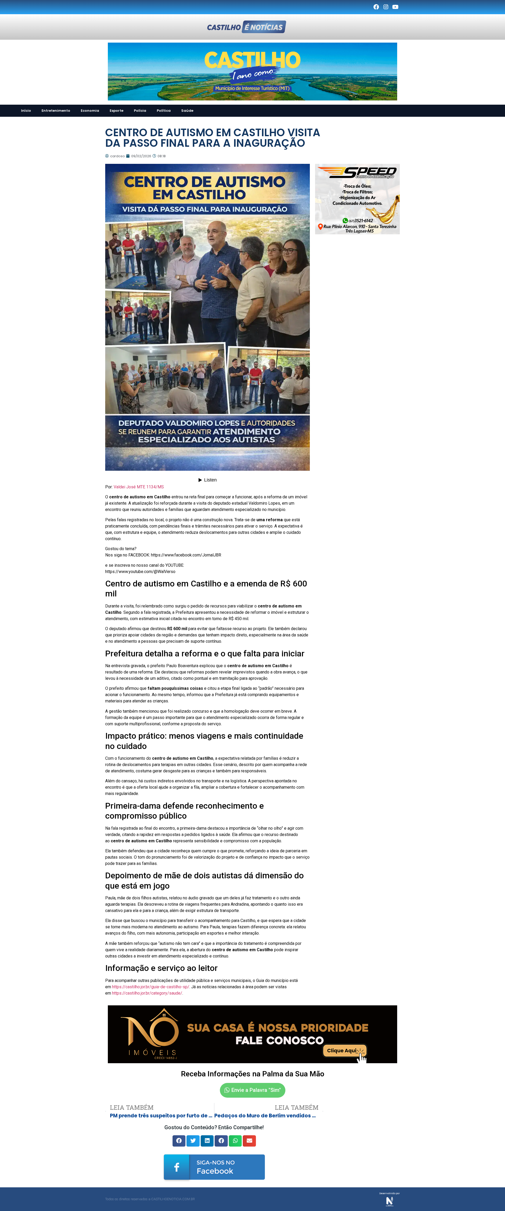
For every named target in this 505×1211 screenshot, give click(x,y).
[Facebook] (376, 7)
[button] (179, 1141)
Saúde (187, 110)
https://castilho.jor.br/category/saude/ (147, 993)
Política (164, 110)
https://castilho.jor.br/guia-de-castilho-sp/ (150, 986)
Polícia (140, 110)
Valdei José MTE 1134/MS (139, 486)
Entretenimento (56, 110)
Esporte (116, 110)
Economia (90, 110)
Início (26, 110)
